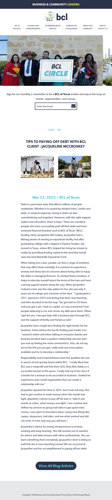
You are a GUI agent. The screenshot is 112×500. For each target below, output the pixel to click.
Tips (59, 130)
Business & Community (56, 4)
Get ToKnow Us (17, 27)
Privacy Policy (67, 495)
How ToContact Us (103, 27)
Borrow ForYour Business (71, 27)
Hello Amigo (79, 495)
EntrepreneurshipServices (52, 27)
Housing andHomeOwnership (33, 27)
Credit (51, 130)
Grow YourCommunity (87, 27)
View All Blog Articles (56, 466)
